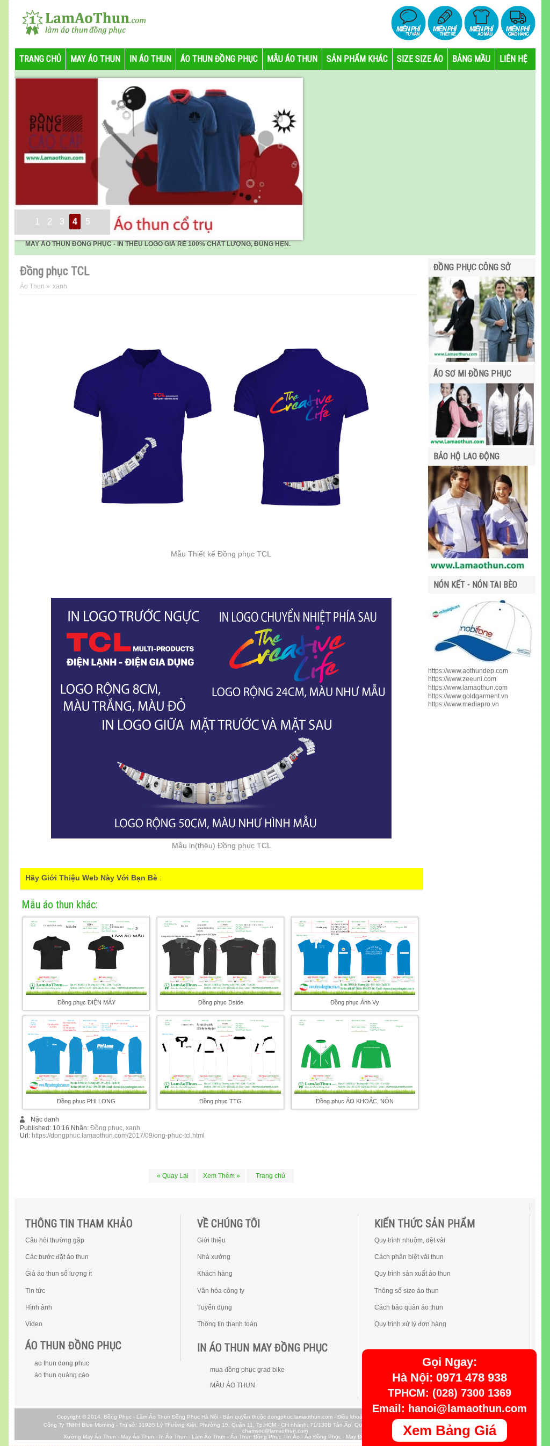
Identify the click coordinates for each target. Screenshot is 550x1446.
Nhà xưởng (213, 1257)
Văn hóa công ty (220, 1291)
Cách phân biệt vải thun (409, 1257)
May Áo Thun (137, 1437)
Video (33, 1324)
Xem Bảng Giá (449, 1430)
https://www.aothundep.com (468, 671)
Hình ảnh (38, 1307)
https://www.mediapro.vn (463, 704)
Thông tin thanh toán (227, 1324)
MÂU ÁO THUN (232, 1385)
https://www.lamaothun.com (468, 687)
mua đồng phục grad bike (247, 1369)
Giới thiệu (211, 1240)
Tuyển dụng (214, 1307)
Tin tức (35, 1291)
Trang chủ (270, 1176)
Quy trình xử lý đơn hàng (410, 1324)
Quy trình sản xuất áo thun (412, 1273)
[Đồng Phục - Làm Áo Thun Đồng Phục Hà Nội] (79, 21)
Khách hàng (215, 1273)
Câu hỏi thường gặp (54, 1240)
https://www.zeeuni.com (462, 679)
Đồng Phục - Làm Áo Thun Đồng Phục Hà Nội (161, 1417)
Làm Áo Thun (209, 1437)
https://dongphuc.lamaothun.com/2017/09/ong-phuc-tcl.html (118, 1135)
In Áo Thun (173, 1437)
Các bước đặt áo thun (57, 1257)
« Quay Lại (173, 1176)
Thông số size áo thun (406, 1291)
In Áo (293, 1437)
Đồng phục (106, 1128)
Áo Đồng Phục (323, 1437)
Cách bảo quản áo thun (408, 1307)
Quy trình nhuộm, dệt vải (409, 1240)
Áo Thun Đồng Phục (255, 1437)
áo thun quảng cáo (61, 1375)
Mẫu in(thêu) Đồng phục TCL (221, 845)
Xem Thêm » (221, 1176)
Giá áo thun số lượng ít (58, 1273)
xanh (133, 1128)
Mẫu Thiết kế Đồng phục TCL (221, 554)
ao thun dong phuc (61, 1363)
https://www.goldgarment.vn (468, 696)
